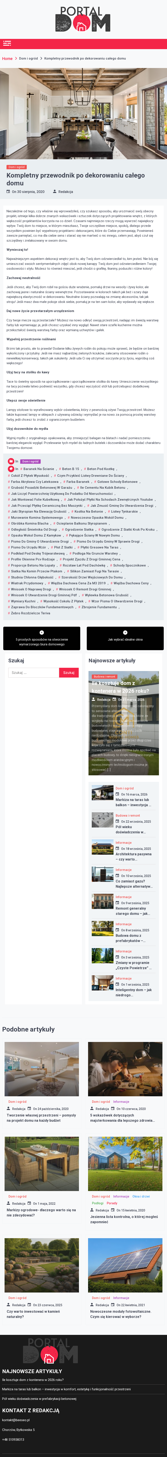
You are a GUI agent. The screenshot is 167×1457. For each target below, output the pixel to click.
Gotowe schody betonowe (117, 482)
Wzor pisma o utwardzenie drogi (117, 601)
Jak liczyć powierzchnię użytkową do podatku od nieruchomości (62, 494)
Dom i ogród (17, 167)
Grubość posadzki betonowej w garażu (41, 488)
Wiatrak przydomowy (27, 583)
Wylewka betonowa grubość (107, 595)
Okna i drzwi (141, 1196)
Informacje (124, 842)
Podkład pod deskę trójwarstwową (38, 553)
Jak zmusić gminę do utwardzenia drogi (121, 506)
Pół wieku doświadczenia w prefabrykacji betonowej (39, 1399)
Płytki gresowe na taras (99, 547)
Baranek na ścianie (38, 469)
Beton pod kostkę (100, 469)
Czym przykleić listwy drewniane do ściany (90, 476)
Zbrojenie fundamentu (99, 607)
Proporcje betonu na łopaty (33, 565)
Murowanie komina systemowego (37, 518)
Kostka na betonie (89, 511)
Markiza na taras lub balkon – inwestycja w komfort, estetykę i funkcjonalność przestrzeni (66, 1389)
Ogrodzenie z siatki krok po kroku (128, 530)
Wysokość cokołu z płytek (63, 601)
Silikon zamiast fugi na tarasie (94, 571)
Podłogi (98, 1203)
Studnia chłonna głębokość (32, 577)
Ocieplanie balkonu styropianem (82, 523)
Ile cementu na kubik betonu (102, 488)
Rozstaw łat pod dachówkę (84, 565)
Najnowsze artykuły (112, 661)
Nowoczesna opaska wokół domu (97, 518)
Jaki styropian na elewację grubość (39, 511)
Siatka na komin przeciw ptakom (36, 571)
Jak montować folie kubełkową (35, 500)
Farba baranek (78, 482)
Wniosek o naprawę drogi (31, 589)
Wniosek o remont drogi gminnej (85, 589)
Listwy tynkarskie (124, 511)
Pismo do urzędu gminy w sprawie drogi (108, 541)
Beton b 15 (70, 469)
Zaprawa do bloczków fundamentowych (42, 607)
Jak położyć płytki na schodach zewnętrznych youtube (110, 500)
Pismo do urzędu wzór (28, 547)
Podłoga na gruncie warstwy (95, 553)
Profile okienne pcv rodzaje (33, 559)
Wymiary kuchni (23, 601)
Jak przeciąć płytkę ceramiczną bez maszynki (46, 506)
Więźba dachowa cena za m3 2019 (78, 583)
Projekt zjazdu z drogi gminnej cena (91, 559)
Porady (112, 1203)
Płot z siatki (63, 547)
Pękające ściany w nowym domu (94, 535)
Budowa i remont (104, 676)
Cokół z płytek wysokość (30, 476)
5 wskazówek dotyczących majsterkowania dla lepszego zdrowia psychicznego (121, 1120)
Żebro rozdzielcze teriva (30, 613)
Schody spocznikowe (129, 565)
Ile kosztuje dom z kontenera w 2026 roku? (33, 1380)
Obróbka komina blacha (29, 523)
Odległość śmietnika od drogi (34, 530)
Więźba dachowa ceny (131, 583)
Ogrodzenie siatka (79, 530)
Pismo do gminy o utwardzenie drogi (40, 541)
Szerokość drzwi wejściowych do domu (92, 577)
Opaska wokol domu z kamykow (36, 535)
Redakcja (65, 192)
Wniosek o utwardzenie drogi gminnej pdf (44, 595)
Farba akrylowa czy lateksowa (34, 482)
